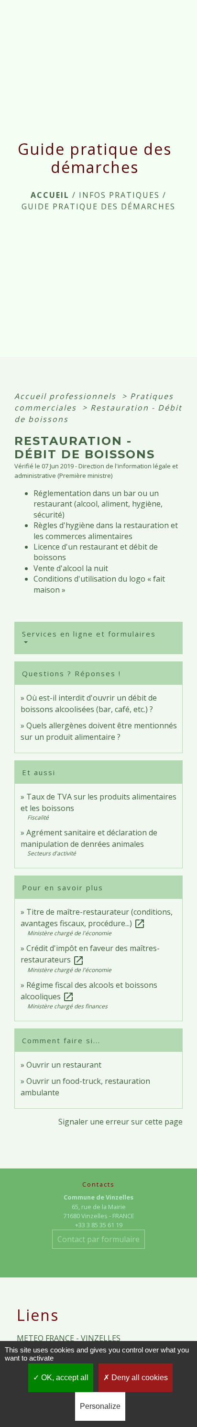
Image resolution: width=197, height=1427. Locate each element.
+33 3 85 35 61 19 (98, 1225)
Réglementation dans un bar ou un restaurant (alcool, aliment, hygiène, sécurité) (98, 504)
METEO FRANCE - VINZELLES (68, 1338)
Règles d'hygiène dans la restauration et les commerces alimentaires (105, 530)
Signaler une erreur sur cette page (120, 1121)
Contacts (98, 1184)
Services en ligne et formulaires (89, 633)
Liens (38, 1315)
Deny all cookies (138, 1377)
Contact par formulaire (98, 1239)
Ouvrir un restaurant (63, 1064)
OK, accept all (63, 1377)
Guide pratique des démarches (98, 206)
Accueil (50, 195)
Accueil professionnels (66, 396)
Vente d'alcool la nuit (70, 568)
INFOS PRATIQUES (119, 195)
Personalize (100, 1406)
